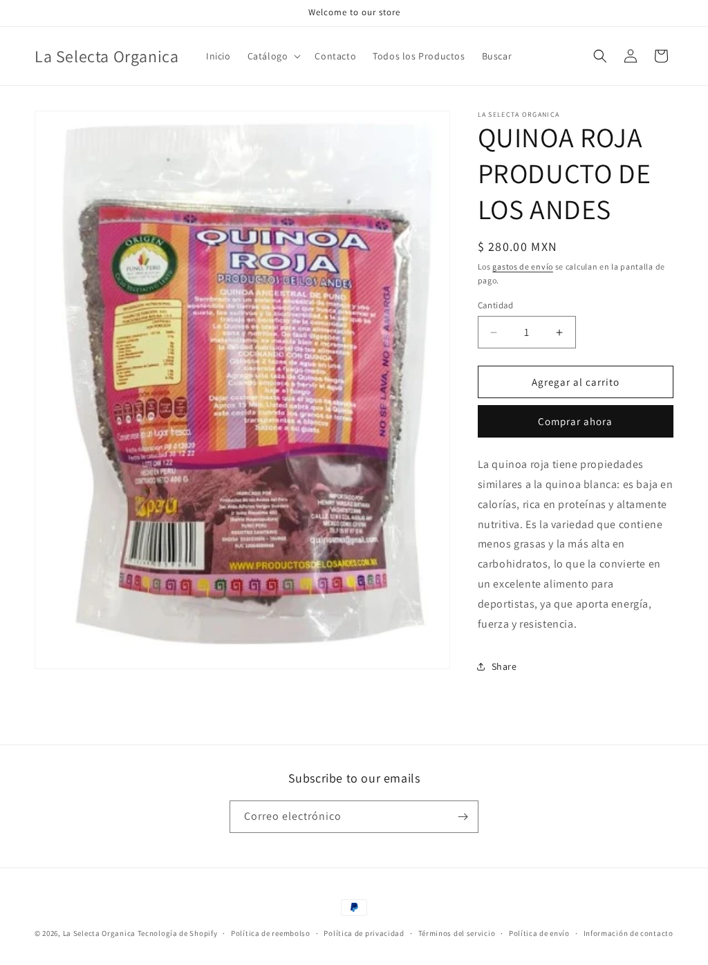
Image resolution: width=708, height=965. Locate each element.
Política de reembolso (270, 933)
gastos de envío (522, 266)
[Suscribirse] (462, 816)
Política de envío (539, 933)
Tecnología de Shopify (178, 933)
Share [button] (504, 666)
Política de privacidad (364, 933)
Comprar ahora (575, 421)
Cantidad (496, 305)
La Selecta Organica (100, 933)
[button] (273, 56)
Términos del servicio (457, 933)
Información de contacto (628, 933)
